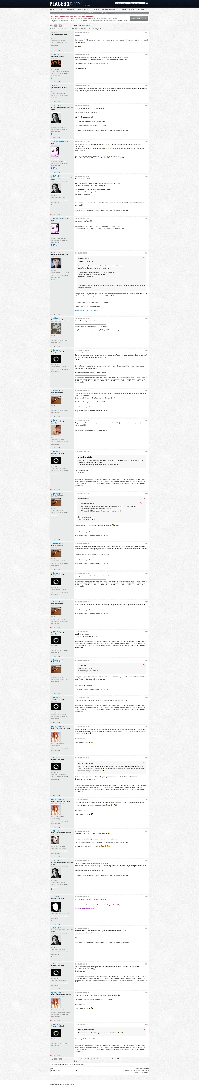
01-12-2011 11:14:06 (82, 697)
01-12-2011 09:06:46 (82, 391)
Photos (131, 9)
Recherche (110, 13)
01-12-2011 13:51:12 (82, 993)
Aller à (52, 1068)
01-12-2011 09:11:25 (82, 420)
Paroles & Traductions (109, 9)
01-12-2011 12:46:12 (82, 831)
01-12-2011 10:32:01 (82, 631)
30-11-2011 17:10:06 (82, 33)
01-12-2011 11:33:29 (82, 726)
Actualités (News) (84, 25)
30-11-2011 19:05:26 (82, 105)
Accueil (52, 9)
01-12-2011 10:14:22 (82, 573)
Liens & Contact (69, 1084)
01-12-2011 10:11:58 (82, 544)
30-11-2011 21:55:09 (82, 218)
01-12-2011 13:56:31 (82, 1024)
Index (85, 13)
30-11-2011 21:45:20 (82, 176)
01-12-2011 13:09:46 (82, 861)
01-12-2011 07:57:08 (82, 350)
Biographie (70, 9)
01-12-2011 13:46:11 (82, 964)
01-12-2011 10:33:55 (82, 660)
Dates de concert (83, 9)
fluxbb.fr (146, 1072)
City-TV (104, 13)
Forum (60, 9)
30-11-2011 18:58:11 (82, 86)
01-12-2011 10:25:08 (82, 602)
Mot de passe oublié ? (136, 5)
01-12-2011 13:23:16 (82, 928)
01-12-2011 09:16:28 (82, 493)
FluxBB (146, 1068)
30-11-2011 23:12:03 (82, 318)
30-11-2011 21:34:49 (82, 141)
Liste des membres (94, 13)
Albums (96, 9)
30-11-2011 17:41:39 (82, 55)
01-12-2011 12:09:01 (82, 799)
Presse (123, 9)
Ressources (140, 9)
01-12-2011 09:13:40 (82, 452)
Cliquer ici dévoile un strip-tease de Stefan (87, 310)
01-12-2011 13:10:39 (82, 897)
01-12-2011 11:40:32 (82, 758)
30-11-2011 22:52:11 (82, 253)
